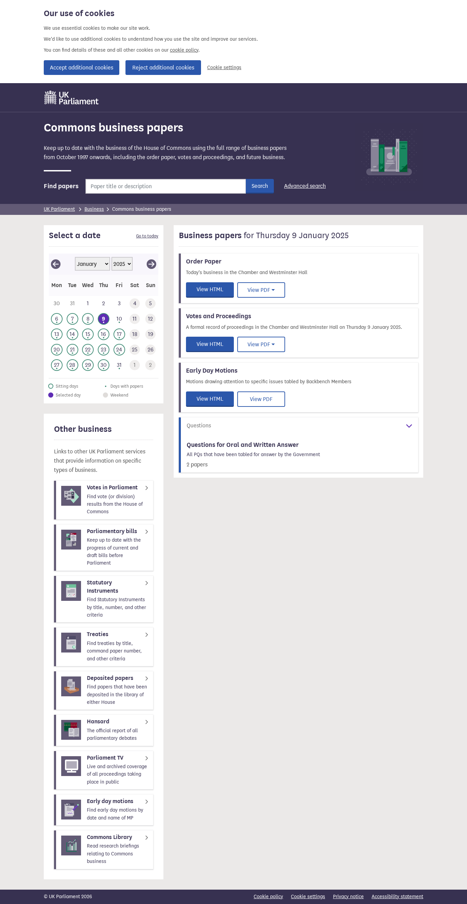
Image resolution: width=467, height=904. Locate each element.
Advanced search (305, 186)
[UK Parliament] (71, 97)
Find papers (61, 186)
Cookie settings (224, 67)
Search (260, 186)
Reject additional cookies (163, 67)
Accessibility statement (397, 897)
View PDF (259, 290)
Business (94, 209)
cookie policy (184, 50)
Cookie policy (268, 897)
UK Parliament (59, 209)
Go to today (147, 236)
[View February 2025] (151, 264)
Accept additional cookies (81, 67)
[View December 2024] (55, 264)
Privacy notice (348, 897)
